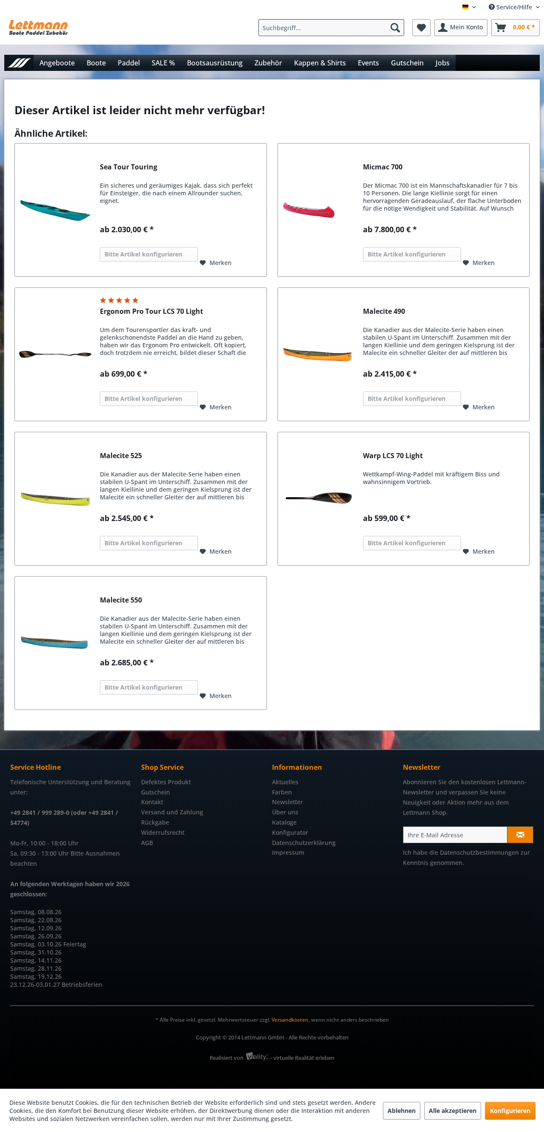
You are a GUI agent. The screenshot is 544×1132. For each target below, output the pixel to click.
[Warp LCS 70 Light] (318, 499)
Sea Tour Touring (128, 167)
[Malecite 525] (55, 499)
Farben (282, 792)
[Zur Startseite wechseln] (19, 62)
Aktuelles (285, 782)
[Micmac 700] (318, 210)
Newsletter (287, 802)
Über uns (285, 812)
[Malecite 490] (318, 354)
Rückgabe (155, 822)
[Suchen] (395, 27)
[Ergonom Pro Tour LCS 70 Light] (55, 354)
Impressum (288, 852)
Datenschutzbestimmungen (479, 852)
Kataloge (284, 822)
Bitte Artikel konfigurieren (143, 254)
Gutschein (155, 792)
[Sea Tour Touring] (55, 210)
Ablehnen (402, 1111)
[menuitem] (333, 27)
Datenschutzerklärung (304, 843)
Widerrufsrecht (162, 832)
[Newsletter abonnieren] (520, 834)
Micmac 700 (382, 167)
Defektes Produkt (166, 782)
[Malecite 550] (55, 643)
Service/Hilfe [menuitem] (514, 7)
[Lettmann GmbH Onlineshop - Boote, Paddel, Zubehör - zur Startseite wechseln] (38, 29)
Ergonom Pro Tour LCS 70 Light (151, 311)
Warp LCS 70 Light (393, 455)
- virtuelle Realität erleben (302, 1058)
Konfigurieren (510, 1111)
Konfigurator (290, 832)
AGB (147, 843)
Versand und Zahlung (172, 812)
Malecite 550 (121, 600)
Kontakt (152, 802)
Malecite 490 (384, 311)
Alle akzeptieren (452, 1111)
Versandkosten (290, 1019)
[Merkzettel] (421, 27)
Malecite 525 (121, 455)
